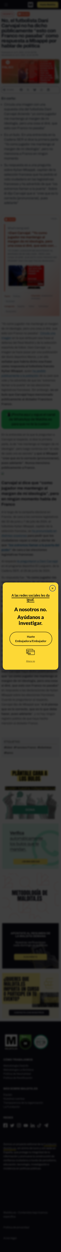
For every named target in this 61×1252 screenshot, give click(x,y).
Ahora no (30, 661)
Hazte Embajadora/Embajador (30, 639)
